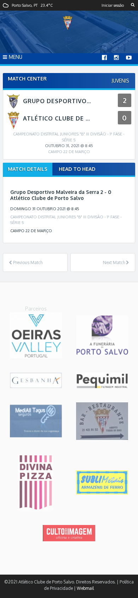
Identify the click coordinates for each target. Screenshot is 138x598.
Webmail (85, 588)
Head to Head (77, 169)
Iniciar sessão (113, 5)
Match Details (27, 169)
